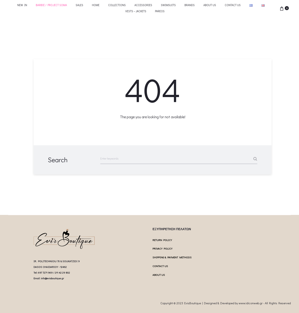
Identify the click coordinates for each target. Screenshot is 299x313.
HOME (95, 5)
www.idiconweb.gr (251, 303)
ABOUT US (209, 5)
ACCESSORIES (143, 5)
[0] (282, 8)
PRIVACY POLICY (162, 248)
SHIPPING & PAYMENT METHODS (172, 257)
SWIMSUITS (168, 5)
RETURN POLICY (162, 240)
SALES (79, 5)
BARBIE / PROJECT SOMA (51, 5)
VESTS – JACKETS (135, 11)
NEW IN (22, 5)
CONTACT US (233, 5)
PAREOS (160, 11)
